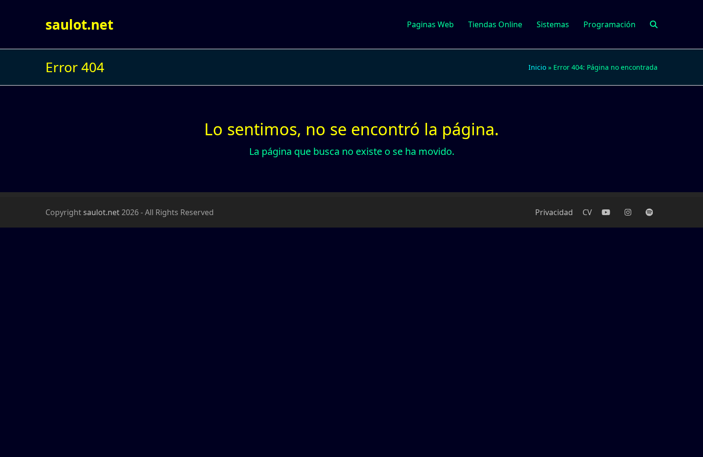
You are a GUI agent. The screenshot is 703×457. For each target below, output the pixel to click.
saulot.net (79, 24)
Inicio (537, 67)
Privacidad (554, 212)
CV (587, 212)
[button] (654, 24)
